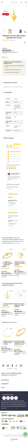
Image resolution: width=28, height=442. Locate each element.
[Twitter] (8, 398)
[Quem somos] (12, 366)
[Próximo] (23, 16)
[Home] (14, 2)
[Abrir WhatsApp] (25, 434)
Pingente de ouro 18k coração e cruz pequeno (20, 305)
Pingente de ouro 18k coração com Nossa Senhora (20, 263)
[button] (2, 2)
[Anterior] (4, 16)
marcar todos (17, 243)
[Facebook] (4, 398)
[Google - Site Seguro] (12, 415)
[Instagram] (12, 398)
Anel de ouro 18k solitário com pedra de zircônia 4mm (20, 343)
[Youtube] (16, 398)
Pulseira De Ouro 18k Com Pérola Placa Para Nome (7, 343)
